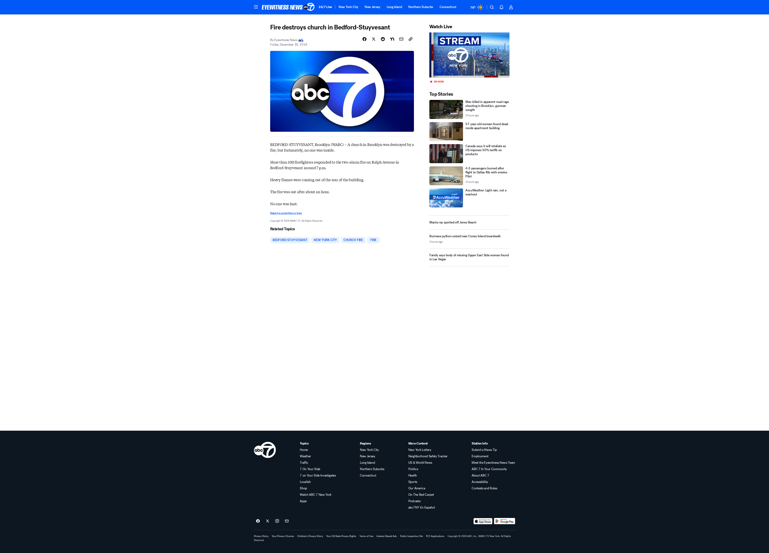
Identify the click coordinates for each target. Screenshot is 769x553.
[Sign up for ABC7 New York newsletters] (287, 521)
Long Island (394, 7)
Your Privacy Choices (283, 536)
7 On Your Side (310, 469)
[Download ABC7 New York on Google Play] (504, 521)
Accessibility (480, 482)
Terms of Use (366, 536)
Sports (412, 482)
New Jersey (372, 7)
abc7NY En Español (421, 507)
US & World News (420, 462)
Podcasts (414, 501)
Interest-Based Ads (386, 536)
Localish (305, 482)
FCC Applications (435, 536)
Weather (305, 456)
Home (304, 449)
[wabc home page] (265, 450)
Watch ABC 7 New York (315, 494)
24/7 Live (325, 7)
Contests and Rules (484, 488)
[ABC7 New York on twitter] (268, 521)
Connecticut (448, 7)
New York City (348, 7)
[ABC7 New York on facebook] (258, 521)
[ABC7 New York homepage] (288, 7)
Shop (303, 488)
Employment (480, 456)
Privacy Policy (261, 536)
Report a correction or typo (286, 213)
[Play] (469, 54)
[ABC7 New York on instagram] (277, 521)
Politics (413, 469)
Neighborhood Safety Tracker (428, 456)
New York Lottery (419, 449)
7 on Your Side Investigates (318, 475)
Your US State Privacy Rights (341, 536)
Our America (416, 488)
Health (412, 475)
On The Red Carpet (421, 494)
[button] (256, 7)
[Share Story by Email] (401, 39)
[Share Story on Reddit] (382, 39)
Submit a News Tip (484, 449)
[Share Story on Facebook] (364, 39)
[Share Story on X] (373, 39)
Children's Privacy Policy (310, 536)
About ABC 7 (480, 475)
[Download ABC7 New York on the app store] (483, 521)
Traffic (304, 462)
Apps (303, 501)
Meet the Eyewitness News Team (493, 462)
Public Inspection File (411, 536)
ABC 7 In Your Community (489, 469)
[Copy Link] (410, 39)
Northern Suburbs (420, 7)
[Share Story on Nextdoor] (392, 39)
